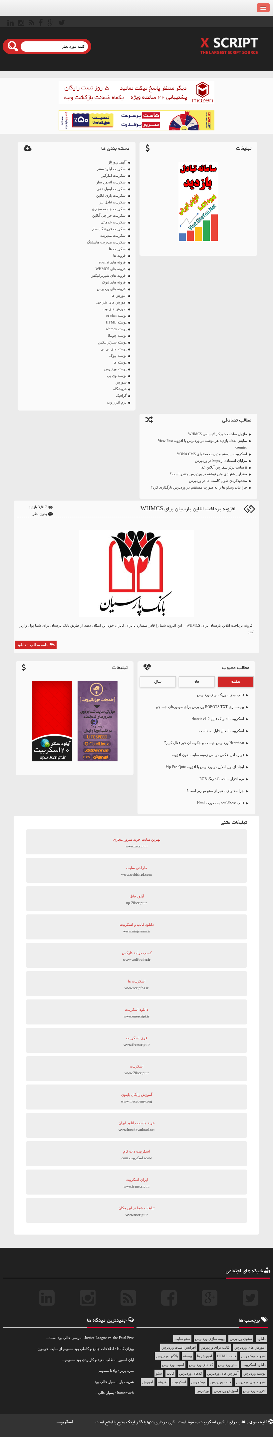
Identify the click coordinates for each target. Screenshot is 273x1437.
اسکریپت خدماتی (114, 222)
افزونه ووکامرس (253, 1356)
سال (157, 682)
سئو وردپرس (227, 1365)
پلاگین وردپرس (167, 1356)
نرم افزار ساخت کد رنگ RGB (221, 779)
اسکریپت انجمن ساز (111, 182)
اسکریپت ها (118, 249)
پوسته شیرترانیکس (112, 342)
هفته (235, 682)
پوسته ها (120, 362)
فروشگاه (120, 389)
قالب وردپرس (220, 1382)
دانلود (261, 1339)
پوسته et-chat (116, 315)
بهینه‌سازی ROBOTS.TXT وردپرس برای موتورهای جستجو (200, 707)
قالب (170, 1373)
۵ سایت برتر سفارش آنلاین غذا (223, 467)
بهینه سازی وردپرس (210, 1339)
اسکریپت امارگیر (114, 175)
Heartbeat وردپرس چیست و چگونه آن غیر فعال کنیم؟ (204, 743)
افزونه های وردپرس (112, 289)
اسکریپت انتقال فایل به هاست (221, 731)
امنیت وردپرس (173, 1365)
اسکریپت (179, 1382)
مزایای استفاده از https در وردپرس (221, 461)
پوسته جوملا (117, 335)
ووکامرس (198, 1382)
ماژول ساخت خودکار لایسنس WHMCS (217, 434)
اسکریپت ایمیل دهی (112, 189)
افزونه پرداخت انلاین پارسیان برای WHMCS (188, 509)
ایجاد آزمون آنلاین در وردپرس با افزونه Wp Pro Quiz (205, 767)
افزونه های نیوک (114, 282)
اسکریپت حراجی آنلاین (109, 215)
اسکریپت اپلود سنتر (112, 169)
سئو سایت (182, 1339)
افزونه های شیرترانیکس (109, 275)
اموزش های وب (115, 309)
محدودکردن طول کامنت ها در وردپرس (218, 481)
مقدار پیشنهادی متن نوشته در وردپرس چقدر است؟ (208, 474)
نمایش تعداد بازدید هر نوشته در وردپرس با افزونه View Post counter (202, 444)
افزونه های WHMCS (111, 269)
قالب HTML (226, 1356)
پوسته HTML (116, 322)
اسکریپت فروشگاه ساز (109, 229)
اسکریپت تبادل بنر (113, 202)
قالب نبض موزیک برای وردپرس (220, 695)
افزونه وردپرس (254, 1391)
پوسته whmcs (116, 329)
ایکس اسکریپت (214, 1422)
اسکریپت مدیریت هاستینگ (107, 242)
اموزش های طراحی (111, 302)
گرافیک (121, 396)
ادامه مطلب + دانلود (33, 645)
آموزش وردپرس (226, 1391)
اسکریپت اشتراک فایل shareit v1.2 (218, 719)
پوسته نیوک (118, 355)
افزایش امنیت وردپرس (178, 1347)
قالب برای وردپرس (215, 1347)
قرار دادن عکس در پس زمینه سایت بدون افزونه (208, 755)
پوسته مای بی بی (114, 349)
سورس (121, 382)
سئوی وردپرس (241, 1339)
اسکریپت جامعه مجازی (109, 209)
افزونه (162, 1382)
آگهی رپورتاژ (117, 162)
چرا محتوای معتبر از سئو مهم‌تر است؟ (215, 791)
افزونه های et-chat (113, 262)
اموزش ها (119, 295)
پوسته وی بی (117, 376)
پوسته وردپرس (115, 369)
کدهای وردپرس (190, 1373)
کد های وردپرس (201, 1365)
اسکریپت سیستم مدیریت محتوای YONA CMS (212, 454)
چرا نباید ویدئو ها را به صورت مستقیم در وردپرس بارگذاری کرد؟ (199, 487)
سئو (159, 1373)
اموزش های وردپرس (250, 1347)
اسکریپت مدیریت (113, 235)
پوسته (187, 1356)
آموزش (147, 1382)
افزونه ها (120, 255)
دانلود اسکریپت (254, 1365)
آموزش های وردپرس (222, 1373)
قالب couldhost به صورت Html (220, 803)
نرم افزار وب (117, 402)
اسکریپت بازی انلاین (111, 195)
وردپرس (202, 1391)
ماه (196, 682)
